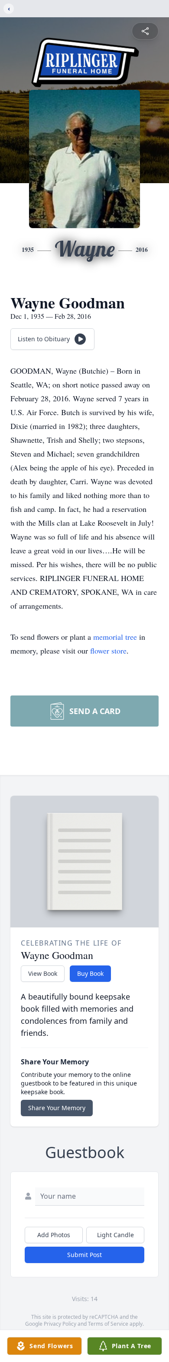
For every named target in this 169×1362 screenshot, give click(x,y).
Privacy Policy (60, 1323)
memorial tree (115, 637)
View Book (42, 973)
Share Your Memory (56, 1108)
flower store (108, 650)
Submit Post (84, 1255)
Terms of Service (108, 1323)
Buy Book (90, 973)
